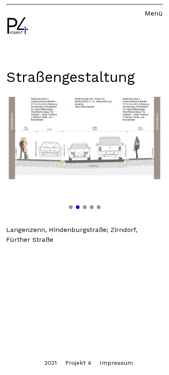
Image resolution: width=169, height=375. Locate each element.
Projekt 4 (78, 362)
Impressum (116, 362)
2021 (50, 362)
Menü (154, 13)
